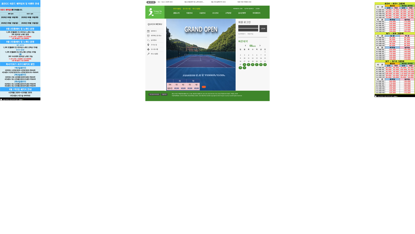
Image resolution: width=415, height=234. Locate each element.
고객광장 (228, 13)
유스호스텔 (186, 9)
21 (261, 61)
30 (240, 67)
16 (240, 61)
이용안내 (189, 13)
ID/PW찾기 (241, 34)
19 (252, 61)
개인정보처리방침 (154, 94)
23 (240, 64)
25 (248, 64)
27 (257, 64)
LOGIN (257, 8)
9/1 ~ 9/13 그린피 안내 (165, 2)
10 (244, 58)
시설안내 (202, 13)
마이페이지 (256, 13)
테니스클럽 (196, 9)
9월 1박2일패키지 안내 (218, 2)
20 (257, 61)
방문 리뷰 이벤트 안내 (244, 2)
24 (244, 64)
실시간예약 (242, 13)
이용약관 (164, 94)
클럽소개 (176, 13)
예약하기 (154, 31)
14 (261, 58)
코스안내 (215, 13)
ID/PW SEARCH (249, 8)
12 (252, 58)
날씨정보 (154, 40)
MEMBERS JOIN (237, 8)
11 (248, 58)
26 (252, 64)
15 (265, 58)
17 (244, 61)
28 (261, 64)
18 (248, 61)
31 (244, 67)
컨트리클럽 (177, 9)
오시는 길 (154, 45)
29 (265, 64)
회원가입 (250, 34)
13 (257, 58)
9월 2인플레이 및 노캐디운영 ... (194, 2)
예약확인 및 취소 (156, 36)
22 (265, 61)
